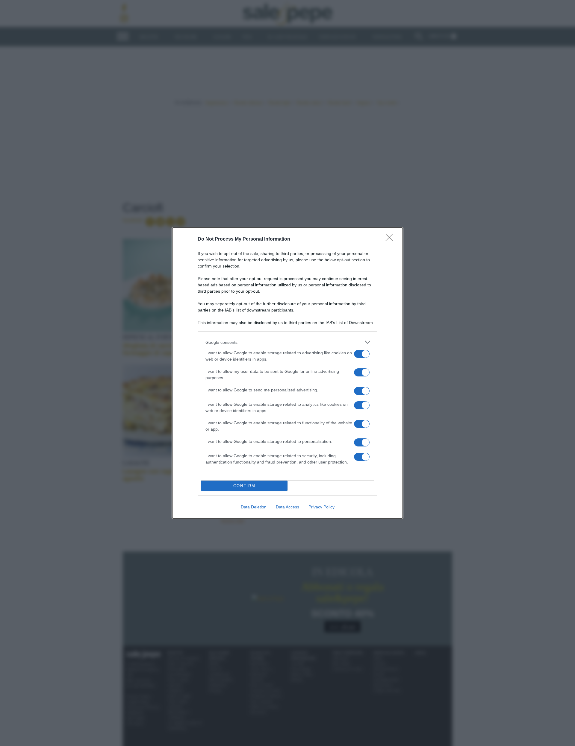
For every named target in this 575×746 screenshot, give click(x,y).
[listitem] (287, 342)
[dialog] (287, 373)
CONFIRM (244, 486)
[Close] (391, 239)
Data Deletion (254, 507)
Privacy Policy (321, 507)
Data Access (287, 507)
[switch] (362, 354)
